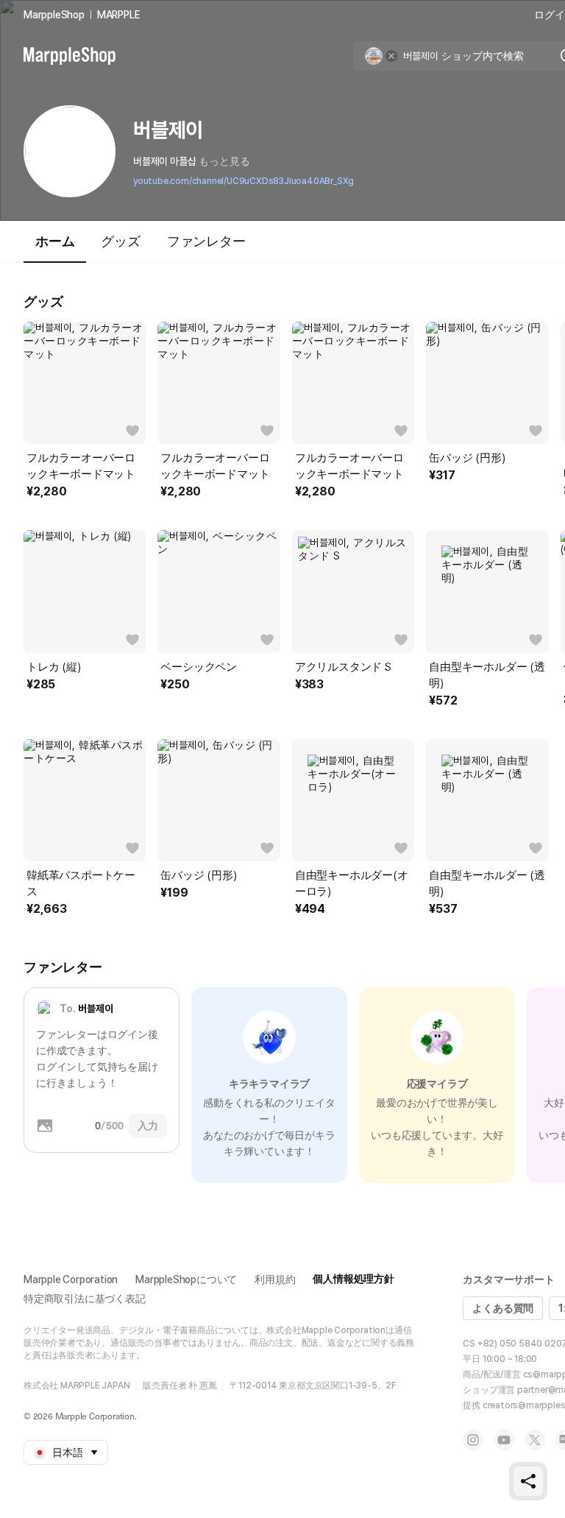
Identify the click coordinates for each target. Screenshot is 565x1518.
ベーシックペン (198, 667)
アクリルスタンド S (343, 667)
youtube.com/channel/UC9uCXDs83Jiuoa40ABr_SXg (243, 181)
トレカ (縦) (53, 667)
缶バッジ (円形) (467, 458)
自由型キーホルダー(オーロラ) (351, 883)
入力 (148, 1126)
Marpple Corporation (71, 1279)
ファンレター (206, 241)
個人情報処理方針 (353, 1279)
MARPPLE (119, 15)
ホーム (54, 241)
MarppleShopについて (186, 1279)
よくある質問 (502, 1308)
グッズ (120, 241)
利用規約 (275, 1279)
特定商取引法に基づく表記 (85, 1299)
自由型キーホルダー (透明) (487, 675)
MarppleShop (54, 15)
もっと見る (224, 161)
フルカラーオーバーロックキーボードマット (80, 466)
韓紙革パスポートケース (80, 883)
